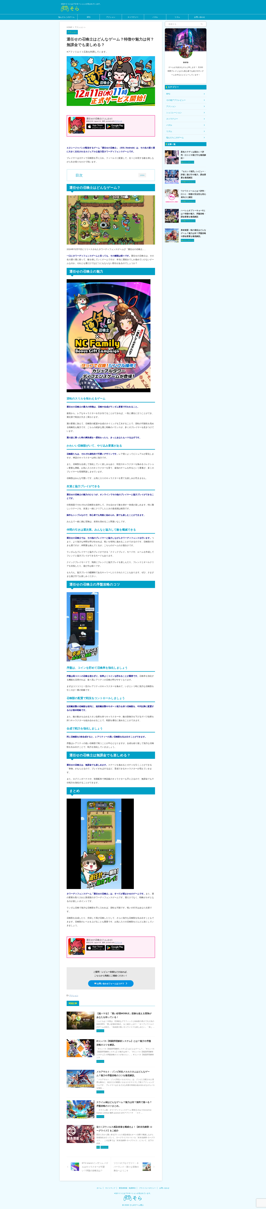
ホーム (99, 1188)
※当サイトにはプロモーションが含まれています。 (133, 1193)
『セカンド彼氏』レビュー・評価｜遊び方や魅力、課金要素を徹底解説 (193, 174)
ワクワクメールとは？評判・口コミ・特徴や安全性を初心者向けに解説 (193, 194)
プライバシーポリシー (147, 1188)
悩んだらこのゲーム (66, 17)
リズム (177, 17)
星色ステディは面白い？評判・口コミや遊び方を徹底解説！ (193, 155)
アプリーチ (118, 121)
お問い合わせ (199, 17)
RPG (88, 17)
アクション (110, 17)
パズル (155, 17)
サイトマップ (110, 1188)
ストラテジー (133, 17)
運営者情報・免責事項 (127, 1188)
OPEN (142, 175)
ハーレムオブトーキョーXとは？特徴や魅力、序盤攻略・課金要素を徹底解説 (193, 213)
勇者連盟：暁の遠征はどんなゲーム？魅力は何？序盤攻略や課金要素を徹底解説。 (193, 233)
